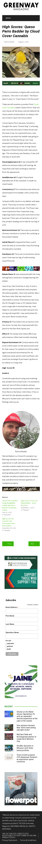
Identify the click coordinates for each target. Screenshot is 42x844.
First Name (10, 616)
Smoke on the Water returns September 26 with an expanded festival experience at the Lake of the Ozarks (27, 716)
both (9, 649)
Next (32, 544)
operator (10, 643)
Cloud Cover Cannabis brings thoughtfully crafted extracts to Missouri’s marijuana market (10, 505)
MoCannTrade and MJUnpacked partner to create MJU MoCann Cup (26, 737)
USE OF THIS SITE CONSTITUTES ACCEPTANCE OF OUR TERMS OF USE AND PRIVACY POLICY (19, 835)
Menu (8, 18)
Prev (9, 544)
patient (10, 646)
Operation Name (12, 632)
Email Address (12, 607)
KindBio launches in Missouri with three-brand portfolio (25, 748)
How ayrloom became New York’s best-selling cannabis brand (26, 727)
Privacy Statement (9, 840)
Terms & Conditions (28, 840)
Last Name (10, 624)
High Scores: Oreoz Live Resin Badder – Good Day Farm (29, 503)
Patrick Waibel (9, 42)
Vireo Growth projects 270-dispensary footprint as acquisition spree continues (27, 758)
